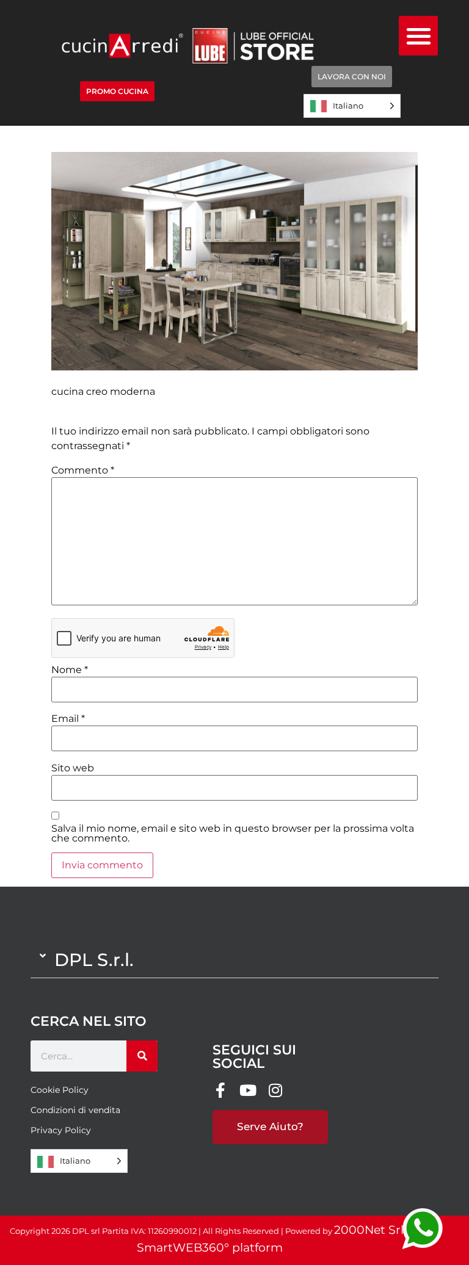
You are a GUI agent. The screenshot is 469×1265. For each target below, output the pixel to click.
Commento (82, 470)
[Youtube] (247, 1090)
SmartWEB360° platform (210, 1248)
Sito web (72, 768)
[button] (418, 36)
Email (68, 719)
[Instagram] (275, 1090)
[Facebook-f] (220, 1090)
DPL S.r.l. (94, 959)
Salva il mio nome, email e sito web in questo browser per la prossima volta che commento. (232, 833)
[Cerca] (142, 1056)
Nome (69, 670)
